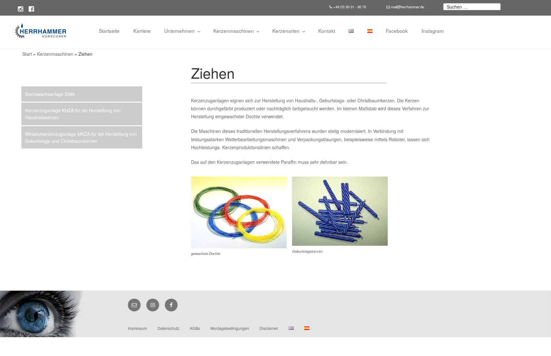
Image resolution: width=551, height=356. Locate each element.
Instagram (433, 30)
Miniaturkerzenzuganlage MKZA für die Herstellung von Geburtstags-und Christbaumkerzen (81, 137)
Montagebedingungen (229, 328)
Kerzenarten (286, 30)
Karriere (142, 30)
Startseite (109, 30)
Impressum (137, 328)
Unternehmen (179, 30)
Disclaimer (269, 328)
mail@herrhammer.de (407, 6)
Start (27, 54)
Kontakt (326, 30)
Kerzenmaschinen (233, 30)
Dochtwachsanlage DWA (50, 94)
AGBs (195, 328)
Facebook (397, 30)
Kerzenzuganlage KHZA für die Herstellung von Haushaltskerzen (73, 113)
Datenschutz (168, 328)
